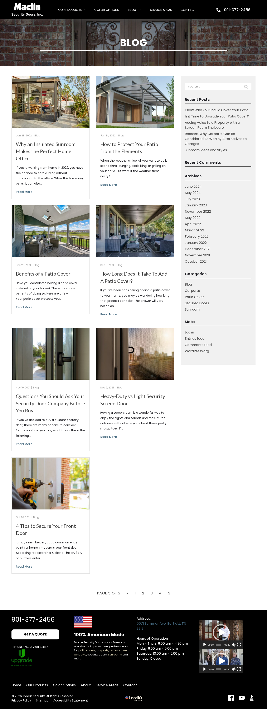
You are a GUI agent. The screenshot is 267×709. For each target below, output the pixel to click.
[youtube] (242, 698)
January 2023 (196, 205)
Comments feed (198, 344)
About (132, 9)
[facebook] (231, 698)
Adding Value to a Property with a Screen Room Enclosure (212, 125)
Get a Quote (35, 634)
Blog (133, 43)
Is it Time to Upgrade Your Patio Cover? (217, 116)
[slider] (218, 645)
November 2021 (197, 255)
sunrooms (115, 655)
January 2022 (196, 242)
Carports (192, 290)
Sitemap (42, 700)
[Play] (205, 645)
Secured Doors (197, 303)
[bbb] (253, 698)
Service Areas (161, 9)
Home (16, 685)
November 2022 (198, 211)
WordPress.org (197, 351)
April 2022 (193, 224)
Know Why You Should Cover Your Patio (216, 110)
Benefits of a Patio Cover (43, 274)
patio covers (87, 650)
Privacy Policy (21, 700)
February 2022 (196, 236)
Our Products (70, 9)
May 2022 (192, 217)
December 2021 (197, 249)
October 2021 (196, 261)
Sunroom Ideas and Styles (206, 150)
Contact (188, 9)
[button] (221, 632)
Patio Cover (194, 297)
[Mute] (234, 645)
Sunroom (192, 309)
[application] (221, 632)
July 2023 (192, 199)
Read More (24, 192)
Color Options (106, 9)
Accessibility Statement (70, 700)
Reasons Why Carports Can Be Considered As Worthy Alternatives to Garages (216, 138)
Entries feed (194, 338)
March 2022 (194, 230)
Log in (189, 332)
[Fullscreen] (239, 645)
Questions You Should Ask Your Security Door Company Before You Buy (50, 403)
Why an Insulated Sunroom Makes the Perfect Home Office (46, 151)
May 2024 (193, 192)
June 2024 (193, 186)
